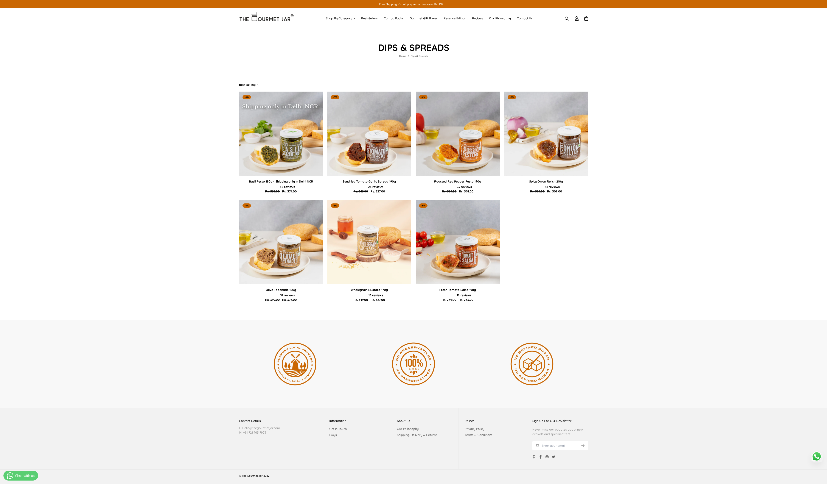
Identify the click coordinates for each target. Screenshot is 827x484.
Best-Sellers (369, 18)
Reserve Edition (455, 18)
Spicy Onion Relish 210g (546, 181)
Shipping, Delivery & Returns (417, 435)
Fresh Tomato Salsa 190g (457, 290)
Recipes (477, 18)
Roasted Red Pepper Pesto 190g (457, 181)
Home (402, 56)
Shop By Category (339, 18)
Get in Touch (338, 429)
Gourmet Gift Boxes (424, 18)
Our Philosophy (500, 18)
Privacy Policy (474, 429)
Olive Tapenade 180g (281, 290)
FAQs (333, 435)
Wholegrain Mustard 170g (369, 290)
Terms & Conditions (479, 435)
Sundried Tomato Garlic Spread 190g (369, 181)
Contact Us (525, 18)
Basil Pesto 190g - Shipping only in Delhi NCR (281, 181)
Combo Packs (394, 18)
